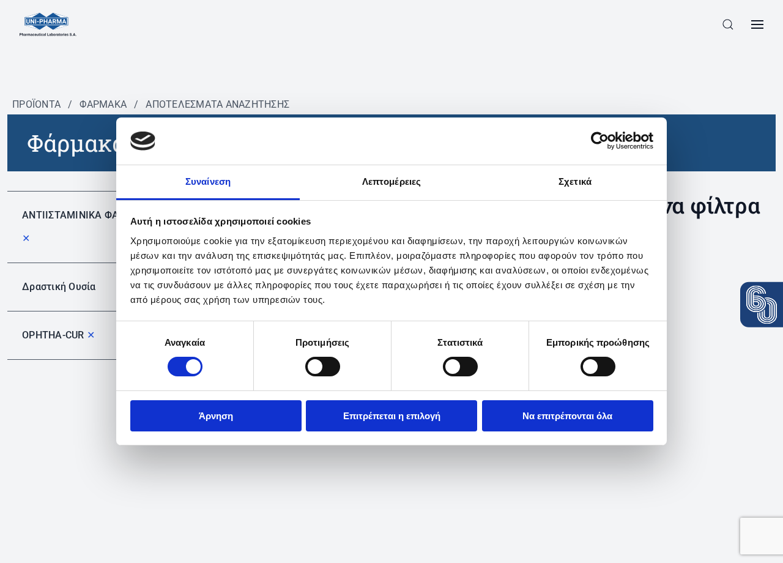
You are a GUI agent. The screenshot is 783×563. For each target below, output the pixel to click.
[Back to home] (48, 24)
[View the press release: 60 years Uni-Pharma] (761, 304)
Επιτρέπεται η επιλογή (391, 416)
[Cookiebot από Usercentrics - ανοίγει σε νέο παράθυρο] (599, 141)
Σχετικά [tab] (575, 181)
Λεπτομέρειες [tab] (391, 181)
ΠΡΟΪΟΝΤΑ (36, 104)
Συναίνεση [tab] (208, 181)
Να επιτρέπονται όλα (567, 416)
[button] (727, 24)
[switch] (322, 366)
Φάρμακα (103, 104)
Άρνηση (216, 416)
